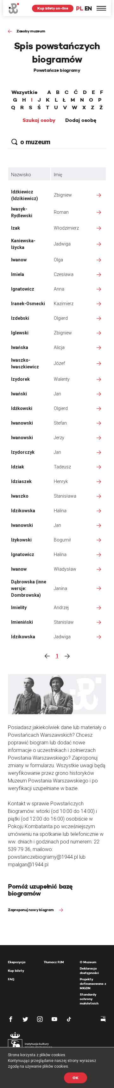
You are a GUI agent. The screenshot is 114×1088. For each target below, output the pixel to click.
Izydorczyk (23, 452)
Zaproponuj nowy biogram (31, 909)
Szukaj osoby (38, 120)
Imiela (17, 274)
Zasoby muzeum (30, 31)
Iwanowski (22, 423)
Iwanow (19, 259)
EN (88, 8)
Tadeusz (62, 466)
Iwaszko (19, 496)
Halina (60, 510)
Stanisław (64, 622)
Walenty (62, 379)
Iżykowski (21, 539)
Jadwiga (62, 243)
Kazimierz (63, 303)
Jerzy (59, 437)
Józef (59, 363)
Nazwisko (21, 174)
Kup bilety (16, 971)
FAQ (11, 979)
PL (79, 8)
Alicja (59, 347)
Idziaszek (21, 481)
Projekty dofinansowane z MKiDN (93, 983)
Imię (58, 174)
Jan (57, 393)
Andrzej (61, 607)
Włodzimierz (66, 228)
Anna (59, 289)
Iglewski (19, 332)
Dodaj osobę (80, 120)
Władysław (65, 569)
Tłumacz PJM (54, 962)
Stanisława (65, 496)
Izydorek (20, 379)
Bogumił (62, 539)
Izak (15, 228)
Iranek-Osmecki (28, 303)
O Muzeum (88, 962)
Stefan (60, 423)
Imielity (19, 607)
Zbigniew (63, 195)
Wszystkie (24, 92)
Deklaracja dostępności (89, 970)
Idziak (17, 466)
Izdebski (20, 318)
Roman (61, 212)
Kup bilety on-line (52, 8)
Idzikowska (23, 510)
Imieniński (22, 622)
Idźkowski (21, 408)
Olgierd (61, 318)
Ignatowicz (22, 289)
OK (76, 1077)
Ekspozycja (16, 962)
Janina (60, 588)
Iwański (19, 393)
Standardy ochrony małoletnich (89, 998)
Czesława (63, 274)
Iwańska (19, 347)
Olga (58, 259)
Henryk (61, 481)
